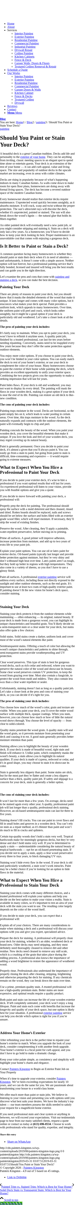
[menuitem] (41, 23)
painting (4, 128)
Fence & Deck (23, 59)
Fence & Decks (23, 96)
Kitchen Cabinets (24, 56)
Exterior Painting (24, 36)
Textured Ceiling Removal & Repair (35, 66)
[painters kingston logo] (27, 17)
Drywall (19, 102)
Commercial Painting (27, 43)
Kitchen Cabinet (24, 92)
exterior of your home (32, 156)
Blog (3, 118)
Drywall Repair (23, 50)
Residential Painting (26, 40)
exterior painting (47, 576)
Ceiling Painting (24, 53)
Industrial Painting (25, 46)
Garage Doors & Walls (28, 89)
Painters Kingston (20, 1069)
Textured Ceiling (24, 99)
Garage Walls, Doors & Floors (32, 63)
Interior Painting (24, 33)
